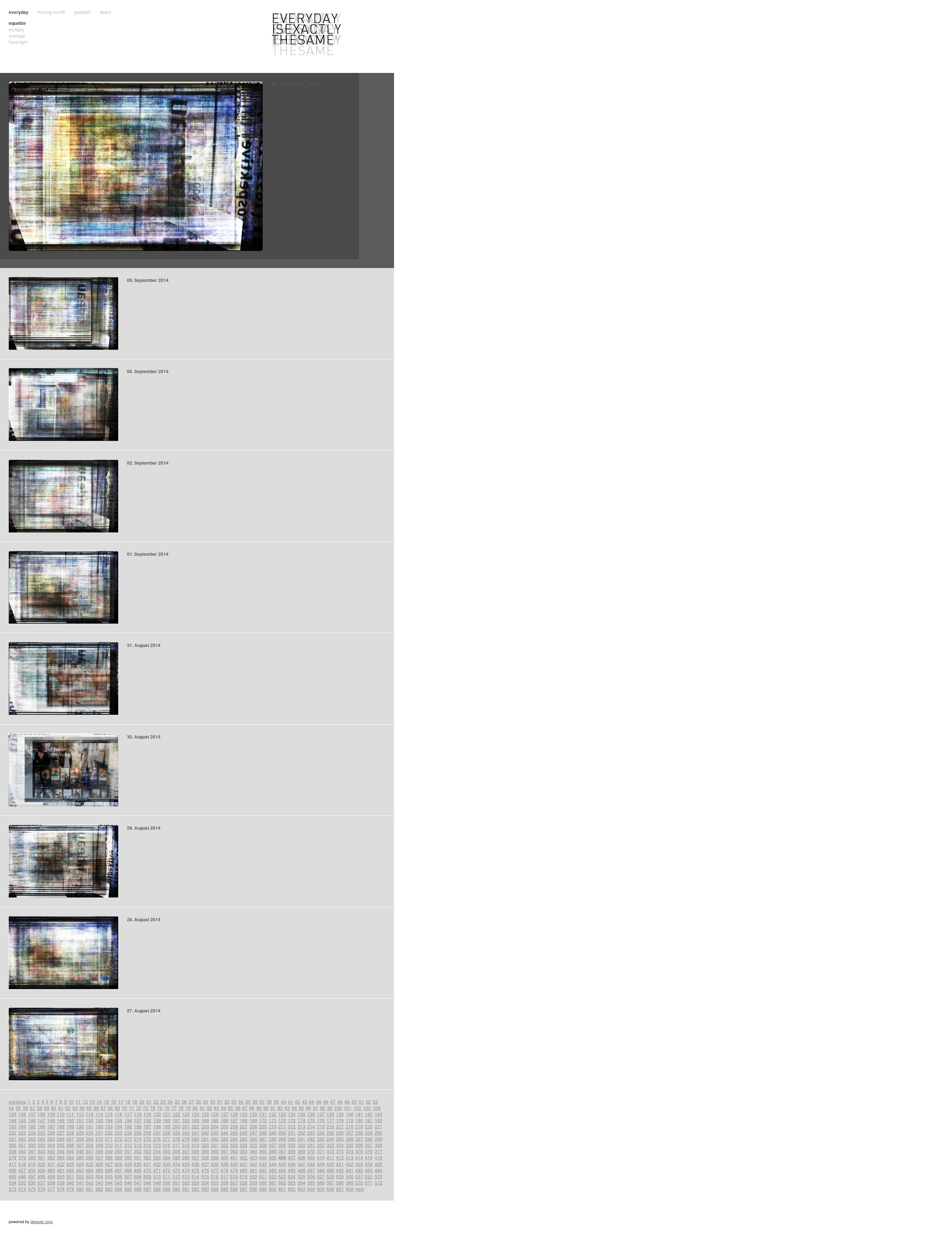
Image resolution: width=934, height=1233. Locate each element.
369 (301, 1151)
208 (253, 1126)
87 (244, 1108)
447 (301, 1164)
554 (205, 1182)
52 (368, 1101)
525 (301, 1176)
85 (230, 1108)
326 (263, 1145)
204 (215, 1126)
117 (128, 1114)
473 (176, 1170)
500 (61, 1176)
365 (263, 1151)
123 (186, 1114)
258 (359, 1132)
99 (329, 1108)
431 (147, 1164)
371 (321, 1151)
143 (378, 1114)
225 (41, 1132)
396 (186, 1157)
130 (253, 1114)
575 (32, 1189)
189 (70, 1126)
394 (166, 1157)
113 (89, 1114)
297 (359, 1139)
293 (321, 1139)
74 (152, 1108)
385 (80, 1157)
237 (157, 1132)
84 (223, 1108)
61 (60, 1108)
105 (12, 1114)
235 (138, 1132)
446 (292, 1164)
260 (378, 1132)
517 (224, 1176)
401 (234, 1157)
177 (330, 1120)
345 (70, 1151)
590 (176, 1189)
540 (70, 1182)
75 (159, 1108)
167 (234, 1120)
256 (340, 1132)
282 (215, 1139)
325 (253, 1145)
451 (340, 1164)
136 (311, 1114)
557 (234, 1182)
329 (292, 1145)
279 (186, 1139)
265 (51, 1139)
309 (99, 1145)
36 (255, 1101)
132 (273, 1114)
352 (138, 1151)
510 (157, 1176)
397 (195, 1157)
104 (377, 1108)
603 (301, 1189)
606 (330, 1189)
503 (89, 1176)
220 (369, 1126)
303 (41, 1145)
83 (216, 1108)
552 (186, 1182)
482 (263, 1170)
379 (22, 1157)
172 (282, 1120)
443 (263, 1164)
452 (350, 1164)
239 (176, 1132)
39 (276, 1101)
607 (340, 1189)
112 (80, 1114)
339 (12, 1151)
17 (120, 1101)
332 (321, 1145)
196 (138, 1126)
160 (166, 1120)
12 (85, 1101)
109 (51, 1114)
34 (240, 1101)
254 (321, 1132)
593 (205, 1189)
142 (369, 1114)
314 (147, 1145)
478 (224, 1170)
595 (224, 1189)
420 (41, 1164)
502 (80, 1176)
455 (378, 1164)
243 (215, 1132)
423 (70, 1164)
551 (176, 1182)
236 (147, 1132)
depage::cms (41, 1221)
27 (191, 1101)
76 (167, 1108)
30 (212, 1101)
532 (369, 1176)
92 (280, 1108)
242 (205, 1132)
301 (22, 1145)
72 (138, 1108)
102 (357, 1108)
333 (330, 1145)
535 (22, 1182)
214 (311, 1126)
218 (350, 1126)
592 (195, 1189)
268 (80, 1139)
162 (186, 1120)
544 (109, 1182)
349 (109, 1151)
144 (12, 1120)
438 (215, 1164)
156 (128, 1120)
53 (375, 1101)
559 (253, 1182)
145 (22, 1120)
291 (301, 1139)
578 (61, 1189)
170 (263, 1120)
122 (176, 1114)
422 (61, 1164)
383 (61, 1157)
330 (301, 1145)
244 (224, 1132)
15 (106, 1101)
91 (272, 1108)
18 (127, 1101)
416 (378, 1157)
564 (301, 1182)
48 (340, 1101)
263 (32, 1139)
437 (205, 1164)
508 (138, 1176)
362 (234, 1151)
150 (70, 1120)
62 (67, 1108)
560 (263, 1182)
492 (359, 1170)
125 (205, 1114)
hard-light (18, 42)
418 (22, 1164)
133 (282, 1114)
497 (32, 1176)
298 (369, 1139)
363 (243, 1151)
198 (157, 1126)
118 (138, 1114)
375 (359, 1151)
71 (131, 1108)
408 (301, 1157)
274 (138, 1139)
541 (80, 1182)
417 (12, 1164)
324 (243, 1145)
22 (156, 1101)
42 (297, 1101)
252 (301, 1132)
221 (378, 1126)
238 (166, 1132)
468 (128, 1170)
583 (109, 1189)
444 (273, 1164)
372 (330, 1151)
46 (325, 1101)
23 (163, 1101)
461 (61, 1170)
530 (350, 1176)
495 (12, 1176)
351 (128, 1151)
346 (80, 1151)
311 (118, 1145)
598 (253, 1189)
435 (186, 1164)
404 (263, 1157)
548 (147, 1182)
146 (32, 1120)
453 (359, 1164)
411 (330, 1157)
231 (99, 1132)
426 (99, 1164)
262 (22, 1139)
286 (253, 1139)
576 (41, 1189)
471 (157, 1170)
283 (224, 1139)
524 (292, 1176)
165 (215, 1120)
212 (292, 1126)
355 (166, 1151)
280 (195, 1139)
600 (273, 1189)
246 (243, 1132)
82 (209, 1108)
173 (292, 1120)
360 (215, 1151)
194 (118, 1126)
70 (124, 1108)
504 (99, 1176)
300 (12, 1145)
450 (330, 1164)
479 (234, 1170)
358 (195, 1151)
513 (186, 1176)
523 (282, 1176)
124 (195, 1114)
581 (89, 1189)
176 (321, 1120)
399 (215, 1157)
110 (61, 1114)
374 (350, 1151)
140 (350, 1114)
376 (369, 1151)
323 (234, 1145)
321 (215, 1145)
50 (354, 1101)
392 (147, 1157)
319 (195, 1145)
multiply (16, 29)
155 (118, 1120)
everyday (18, 12)
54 (11, 1108)
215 (321, 1126)
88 (251, 1108)
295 (340, 1139)
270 (99, 1139)
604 (311, 1189)
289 (282, 1139)
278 (176, 1139)
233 (118, 1132)
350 (118, 1151)
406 (282, 1157)
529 (340, 1176)
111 (70, 1114)
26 (184, 1101)
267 (70, 1139)
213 (301, 1126)
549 (157, 1182)
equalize (17, 23)
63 (75, 1108)
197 (147, 1126)
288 (273, 1139)
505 (109, 1176)
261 (12, 1139)
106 (22, 1114)
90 (266, 1108)
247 (253, 1132)
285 (243, 1139)
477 (215, 1170)
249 (273, 1132)
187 (51, 1126)
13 (92, 1101)
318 (186, 1145)
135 (301, 1114)
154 (109, 1120)
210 (273, 1126)
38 (269, 1101)
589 (166, 1189)
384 (70, 1157)
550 (166, 1182)
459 (41, 1170)
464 (89, 1170)
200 (176, 1126)
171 (273, 1120)
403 (253, 1157)
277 (166, 1139)
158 (147, 1120)
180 (359, 1120)
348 (99, 1151)
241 (195, 1132)
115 (109, 1114)
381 (41, 1157)
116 (118, 1114)
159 (157, 1120)
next (359, 1189)
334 (340, 1145)
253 (311, 1132)
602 (292, 1189)
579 (70, 1189)
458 (32, 1170)
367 (282, 1151)
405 (273, 1157)
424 (80, 1164)
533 (378, 1176)
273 (128, 1139)
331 (311, 1145)
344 (61, 1151)
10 (71, 1101)
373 (340, 1151)
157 (138, 1120)
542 (89, 1182)
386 (89, 1157)
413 (350, 1157)
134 (292, 1114)
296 (350, 1139)
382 (51, 1157)
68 (110, 1108)
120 (157, 1114)
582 (99, 1189)
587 (147, 1189)
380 (32, 1157)
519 (243, 1176)
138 (330, 1114)
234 (128, 1132)
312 (128, 1145)
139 (340, 1114)
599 (263, 1189)
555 (215, 1182)
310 (109, 1145)
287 (263, 1139)
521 (263, 1176)
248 (263, 1132)
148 (51, 1120)
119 (147, 1114)
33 (233, 1101)
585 (128, 1189)
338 (378, 1145)
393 (157, 1157)
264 (41, 1139)
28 (198, 1101)
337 (369, 1145)
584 (118, 1189)
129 (243, 1114)
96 (308, 1108)
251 (292, 1132)
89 (259, 1108)
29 (205, 1101)
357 (186, 1151)
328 (282, 1145)
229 (80, 1132)
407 (292, 1157)
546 (128, 1182)
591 (186, 1189)
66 (96, 1108)
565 (311, 1182)
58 (39, 1108)
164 (205, 1120)
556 (224, 1182)
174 (301, 1120)
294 (330, 1139)
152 (89, 1120)
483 (273, 1170)
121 (166, 1114)
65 (89, 1108)
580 (80, 1189)
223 (22, 1132)
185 (32, 1126)
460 (51, 1170)
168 (243, 1120)
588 (157, 1189)
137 (321, 1114)
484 (282, 1170)
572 (378, 1182)
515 (205, 1176)
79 (188, 1108)
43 (304, 1101)
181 (369, 1120)
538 (51, 1182)
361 (224, 1151)
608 (350, 1189)
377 (378, 1151)
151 (80, 1120)
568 (340, 1182)
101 (347, 1108)
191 (89, 1126)
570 (359, 1182)
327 (273, 1145)
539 (61, 1182)
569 (350, 1182)
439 (224, 1164)
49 (347, 1101)
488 (321, 1170)
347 (89, 1151)
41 (290, 1101)
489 (330, 1170)
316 (166, 1145)
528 (330, 1176)
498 (41, 1176)
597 (243, 1189)
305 (61, 1145)
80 (195, 1108)
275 (147, 1139)
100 (338, 1108)
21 (148, 1101)
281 (205, 1139)
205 (224, 1126)
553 (195, 1182)
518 (234, 1176)
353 (147, 1151)
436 (195, 1164)
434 (176, 1164)
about (105, 12)
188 (61, 1126)
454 (369, 1164)
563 (292, 1182)
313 (138, 1145)
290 (292, 1139)
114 (99, 1114)
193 (109, 1126)
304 (51, 1145)
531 (359, 1176)
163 (195, 1120)
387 (99, 1157)
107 (32, 1114)
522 (273, 1176)
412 (340, 1157)
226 (51, 1132)
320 (205, 1145)
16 (113, 1101)
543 (99, 1182)
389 (118, 1157)
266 (61, 1139)
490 (340, 1170)
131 (263, 1114)
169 (253, 1120)
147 (41, 1120)
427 (109, 1164)
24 (170, 1101)
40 (283, 1101)
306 (70, 1145)
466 (109, 1170)
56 (25, 1108)
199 (166, 1126)
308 (89, 1145)
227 (61, 1132)
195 (128, 1126)
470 (147, 1170)
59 (46, 1108)
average (17, 35)
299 (378, 1139)
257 (350, 1132)
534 (12, 1182)
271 (109, 1139)
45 (318, 1101)
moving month (51, 12)
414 (359, 1157)
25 (177, 1101)
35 (248, 1101)
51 (361, 1101)
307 (80, 1145)
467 (118, 1170)
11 (78, 1101)
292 (311, 1139)
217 (340, 1126)
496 (22, 1176)
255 (330, 1132)
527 (321, 1176)
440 (234, 1164)
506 (118, 1176)
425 (89, 1164)
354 (157, 1151)
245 (234, 1132)
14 (99, 1101)
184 (22, 1126)
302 (32, 1145)
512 (176, 1176)
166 (224, 1120)
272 (118, 1139)
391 (138, 1157)
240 (186, 1132)
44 (311, 1101)
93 (287, 1108)
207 (243, 1126)
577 (51, 1189)
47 (332, 1101)
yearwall (82, 12)
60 (53, 1108)
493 (369, 1170)
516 (215, 1176)
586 (138, 1189)
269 (89, 1139)
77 (174, 1108)
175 (311, 1120)
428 (118, 1164)
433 (166, 1164)
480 (243, 1170)
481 (253, 1170)
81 (202, 1108)
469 (138, 1170)
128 (234, 1114)
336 (359, 1145)
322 (224, 1145)
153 (99, 1120)
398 (205, 1157)
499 (51, 1176)
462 (70, 1170)
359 (205, 1151)
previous (17, 1101)
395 (176, 1157)
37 (262, 1101)
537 (41, 1182)
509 (147, 1176)
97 (315, 1108)
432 (157, 1164)
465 (99, 1170)
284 (234, 1139)
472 (166, 1170)
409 (311, 1157)
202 (195, 1126)
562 (282, 1182)
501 (70, 1176)
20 (141, 1101)
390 (128, 1157)
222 (12, 1132)
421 (51, 1164)
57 (32, 1108)
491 (350, 1170)
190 (80, 1126)
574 (22, 1189)
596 (234, 1189)
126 (215, 1114)
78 (181, 1108)
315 (157, 1145)
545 (118, 1182)
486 (301, 1170)
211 (282, 1126)
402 (243, 1157)
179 (350, 1120)
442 (253, 1164)
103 (367, 1108)
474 (186, 1170)
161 (176, 1120)
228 (70, 1132)
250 (282, 1132)
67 (103, 1108)
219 (359, 1126)
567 (330, 1182)
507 (128, 1176)
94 (294, 1108)
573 (12, 1189)
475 (195, 1170)
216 (330, 1126)
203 (205, 1126)
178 (340, 1120)
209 (263, 1126)
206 (234, 1126)
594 (215, 1189)
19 (134, 1101)
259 (369, 1132)
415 (369, 1157)
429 (128, 1164)
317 (176, 1145)
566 (321, 1182)
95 (301, 1108)
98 (322, 1108)
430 (138, 1164)
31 (219, 1101)
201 (186, 1126)
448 (311, 1164)
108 (41, 1114)
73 (145, 1108)
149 (61, 1120)
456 (12, 1170)
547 (138, 1182)
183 (12, 1126)
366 (273, 1151)
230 (89, 1132)
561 (273, 1182)
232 (109, 1132)
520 (253, 1176)
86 (237, 1108)
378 (12, 1157)
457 (22, 1170)
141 (359, 1114)
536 (32, 1182)
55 (18, 1108)
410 (321, 1157)
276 (157, 1139)
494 (378, 1170)
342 (41, 1151)
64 (82, 1108)
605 (321, 1189)
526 (311, 1176)
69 (117, 1108)
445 (282, 1164)
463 (80, 1170)
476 (205, 1170)
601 (282, 1189)
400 (224, 1157)
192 (99, 1126)
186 (41, 1126)
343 (51, 1151)
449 (321, 1164)
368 (292, 1151)
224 (32, 1132)
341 (32, 1151)
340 (22, 1151)
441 (243, 1164)
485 (292, 1170)
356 (176, 1151)
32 (226, 1101)
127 (224, 1114)
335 (350, 1145)
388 (109, 1157)
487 (311, 1170)
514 (195, 1176)
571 (369, 1182)
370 (311, 1151)
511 (166, 1176)
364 (253, 1151)
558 (243, 1182)
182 (378, 1120)
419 (32, 1164)
